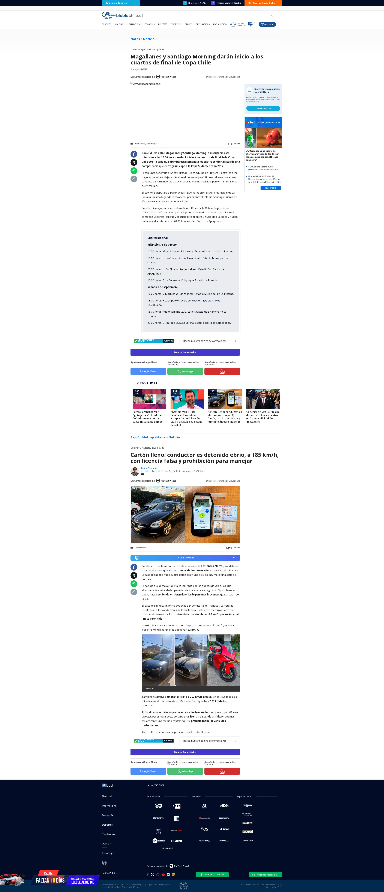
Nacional (119, 24)
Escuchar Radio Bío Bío (264, 3)
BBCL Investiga (203, 24)
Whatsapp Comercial (214, 874)
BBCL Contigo (220, 24)
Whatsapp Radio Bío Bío (267, 874)
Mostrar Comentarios (185, 352)
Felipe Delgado (149, 468)
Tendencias (176, 24)
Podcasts (106, 24)
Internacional (134, 24)
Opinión (188, 24)
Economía (150, 24)
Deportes (162, 24)
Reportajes (108, 853)
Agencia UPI (141, 69)
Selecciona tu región (117, 2)
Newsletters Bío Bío (197, 3)
